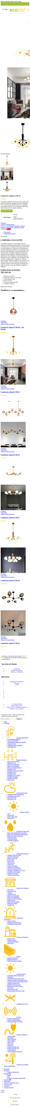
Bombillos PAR (11, 773)
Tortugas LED (11, 862)
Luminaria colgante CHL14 (10, 392)
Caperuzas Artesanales (13, 875)
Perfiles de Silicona (12, 959)
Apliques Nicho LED (13, 856)
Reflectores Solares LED (13, 984)
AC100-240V (10, 226)
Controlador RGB (12, 839)
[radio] (21, 215)
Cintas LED (10, 864)
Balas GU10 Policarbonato (14, 767)
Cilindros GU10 (11, 763)
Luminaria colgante (19, 227)
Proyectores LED (11, 797)
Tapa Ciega (10, 1044)
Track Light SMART (12, 741)
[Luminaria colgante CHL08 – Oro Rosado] (13, 319)
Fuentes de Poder (11, 837)
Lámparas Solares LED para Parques (17, 980)
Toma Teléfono (11, 1041)
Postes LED (10, 861)
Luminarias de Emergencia (14, 924)
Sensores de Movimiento (13, 1020)
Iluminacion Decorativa (7, 227)
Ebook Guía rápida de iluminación (16, 1078)
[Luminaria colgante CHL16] (13, 421)
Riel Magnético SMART (13, 739)
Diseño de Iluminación (13, 1072)
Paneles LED (10, 780)
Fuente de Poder (11, 744)
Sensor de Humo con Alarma (15, 1021)
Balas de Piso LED (12, 816)
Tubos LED (10, 943)
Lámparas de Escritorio (13, 867)
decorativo (17, 226)
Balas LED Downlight (13, 761)
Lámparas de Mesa (12, 866)
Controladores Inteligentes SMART (16, 742)
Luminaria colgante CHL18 (10, 580)
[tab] (7, 232)
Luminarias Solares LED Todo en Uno (17, 981)
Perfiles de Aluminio (12, 958)
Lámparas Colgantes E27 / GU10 (16, 870)
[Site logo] (17, 13)
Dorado (23, 226)
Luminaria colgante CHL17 (10, 517)
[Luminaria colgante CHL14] (13, 358)
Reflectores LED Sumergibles (15, 836)
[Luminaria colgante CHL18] (13, 546)
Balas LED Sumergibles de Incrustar (17, 833)
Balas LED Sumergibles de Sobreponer (17, 834)
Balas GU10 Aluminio (13, 766)
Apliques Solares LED (13, 983)
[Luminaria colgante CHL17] (13, 484)
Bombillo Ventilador (12, 777)
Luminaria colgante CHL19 (10, 643)
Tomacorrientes (11, 1036)
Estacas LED (10, 818)
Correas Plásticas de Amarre (14, 1051)
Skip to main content (16, 1)
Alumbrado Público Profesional (15, 794)
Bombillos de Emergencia (14, 922)
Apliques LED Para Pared (14, 855)
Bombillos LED (11, 769)
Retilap (9, 1075)
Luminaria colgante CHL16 (10, 455)
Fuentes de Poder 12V (13, 1048)
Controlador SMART (13, 840)
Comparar (6, 1086)
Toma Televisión (11, 1039)
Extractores (10, 1045)
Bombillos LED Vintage (13, 775)
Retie (8, 1076)
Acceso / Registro (8, 1087)
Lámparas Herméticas (13, 941)
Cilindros (9, 892)
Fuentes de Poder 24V (13, 1047)
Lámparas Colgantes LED (14, 869)
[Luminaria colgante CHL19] (13, 609)
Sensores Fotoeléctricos (13, 1018)
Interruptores (10, 1037)
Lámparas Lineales (12, 778)
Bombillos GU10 (11, 772)
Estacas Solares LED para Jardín (15, 991)
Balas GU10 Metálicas (13, 764)
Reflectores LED (11, 799)
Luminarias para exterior (13, 796)
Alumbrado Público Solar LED (15, 978)
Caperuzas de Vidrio (12, 873)
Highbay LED (11, 938)
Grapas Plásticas (11, 1050)
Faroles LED (10, 815)
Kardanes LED (11, 900)
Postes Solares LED (12, 989)
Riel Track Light (11, 891)
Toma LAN (10, 1042)
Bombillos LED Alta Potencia (15, 770)
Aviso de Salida (11, 921)
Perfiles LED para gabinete (14, 961)
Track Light (10, 889)
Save (9, 229)
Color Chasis (6, 217)
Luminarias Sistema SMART (15, 745)
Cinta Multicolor (11, 747)
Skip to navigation (6, 1)
